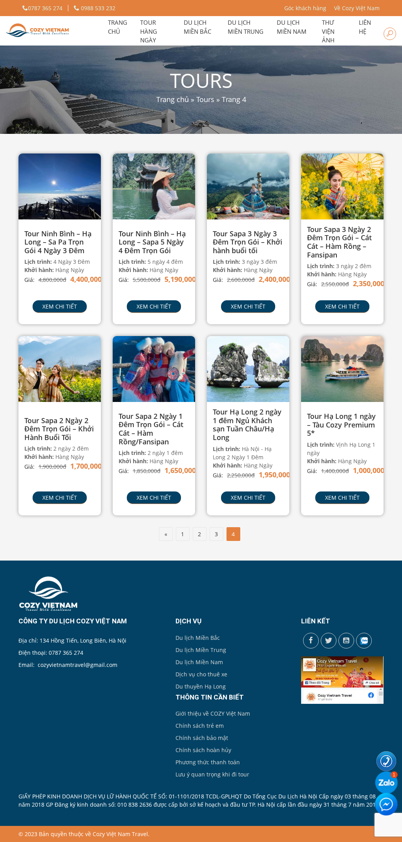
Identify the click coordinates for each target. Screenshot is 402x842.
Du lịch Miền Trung (200, 650)
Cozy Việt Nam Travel (120, 834)
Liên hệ (365, 26)
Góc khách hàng (305, 8)
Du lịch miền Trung (245, 26)
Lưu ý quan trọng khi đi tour (212, 774)
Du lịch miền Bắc (197, 26)
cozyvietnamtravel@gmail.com (77, 664)
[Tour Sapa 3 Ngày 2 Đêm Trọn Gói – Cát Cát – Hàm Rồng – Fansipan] (342, 186)
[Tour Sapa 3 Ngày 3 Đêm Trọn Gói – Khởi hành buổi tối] (248, 186)
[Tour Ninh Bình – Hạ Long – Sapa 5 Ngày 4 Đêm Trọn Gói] (154, 186)
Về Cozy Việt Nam (357, 8)
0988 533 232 (97, 8)
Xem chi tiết (59, 306)
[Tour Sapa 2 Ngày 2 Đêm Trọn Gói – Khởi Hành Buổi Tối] (59, 368)
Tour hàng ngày (148, 31)
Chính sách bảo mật (201, 738)
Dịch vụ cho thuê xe (201, 674)
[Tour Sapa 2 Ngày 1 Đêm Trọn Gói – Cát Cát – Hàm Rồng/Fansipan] (154, 368)
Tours (205, 99)
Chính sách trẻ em (199, 725)
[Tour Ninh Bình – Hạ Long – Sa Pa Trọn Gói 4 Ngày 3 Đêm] (59, 186)
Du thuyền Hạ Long (200, 686)
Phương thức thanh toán (207, 762)
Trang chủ (117, 26)
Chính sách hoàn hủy (203, 750)
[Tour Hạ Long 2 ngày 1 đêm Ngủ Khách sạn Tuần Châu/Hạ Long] (248, 368)
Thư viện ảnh (328, 31)
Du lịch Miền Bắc (197, 637)
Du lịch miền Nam (292, 26)
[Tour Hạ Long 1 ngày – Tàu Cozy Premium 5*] (342, 368)
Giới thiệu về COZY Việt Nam (212, 713)
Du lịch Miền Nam (199, 662)
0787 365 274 (45, 8)
